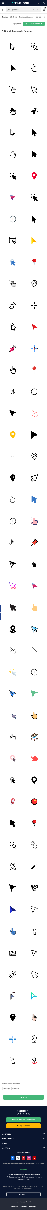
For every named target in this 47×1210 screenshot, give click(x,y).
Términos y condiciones (15, 1174)
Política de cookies (13, 1177)
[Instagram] (29, 1158)
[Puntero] (12, 996)
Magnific (14, 1206)
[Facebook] (12, 1158)
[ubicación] (12, 629)
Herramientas (8, 1139)
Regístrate (23, 1169)
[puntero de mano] (12, 111)
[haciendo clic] (12, 262)
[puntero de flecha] (34, 434)
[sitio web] (12, 240)
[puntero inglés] (34, 888)
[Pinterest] (23, 1158)
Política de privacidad (32, 1174)
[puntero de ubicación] (34, 737)
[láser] (34, 866)
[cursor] (12, 46)
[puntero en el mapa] (12, 1017)
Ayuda (4, 1143)
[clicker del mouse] (34, 521)
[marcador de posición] (34, 176)
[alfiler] (34, 262)
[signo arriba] (12, 542)
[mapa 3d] (12, 801)
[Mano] (34, 68)
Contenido (6, 1134)
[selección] (12, 68)
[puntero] (12, 89)
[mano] (12, 370)
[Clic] (12, 176)
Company (6, 1148)
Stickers (13, 17)
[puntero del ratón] (34, 564)
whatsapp (6, 1088)
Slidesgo (32, 1206)
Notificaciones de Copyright (32, 1177)
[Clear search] (33, 9)
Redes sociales (23, 1153)
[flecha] (12, 758)
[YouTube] (34, 1158)
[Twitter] (18, 1158)
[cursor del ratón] (12, 586)
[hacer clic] (34, 111)
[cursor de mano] (12, 650)
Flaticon (24, 1206)
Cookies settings (24, 1179)
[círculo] (34, 391)
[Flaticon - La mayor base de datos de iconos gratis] (20, 3)
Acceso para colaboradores (23, 1120)
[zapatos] (12, 952)
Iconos (5, 17)
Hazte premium (23, 1126)
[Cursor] (12, 132)
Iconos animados (26, 17)
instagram (15, 1088)
